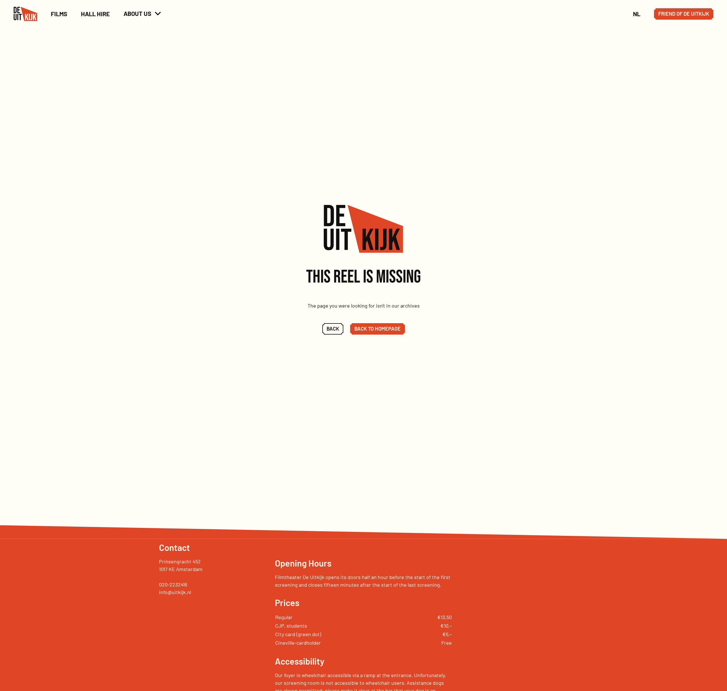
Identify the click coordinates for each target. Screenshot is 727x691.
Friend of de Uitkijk (683, 14)
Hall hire (95, 13)
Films (59, 13)
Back (333, 328)
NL (636, 13)
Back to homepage (377, 328)
